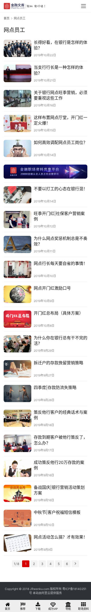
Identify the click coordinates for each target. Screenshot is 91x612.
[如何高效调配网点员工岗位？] (17, 148)
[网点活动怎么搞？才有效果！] (17, 543)
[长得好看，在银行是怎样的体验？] (17, 48)
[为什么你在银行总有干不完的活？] (17, 343)
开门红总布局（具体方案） (58, 313)
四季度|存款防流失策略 (55, 387)
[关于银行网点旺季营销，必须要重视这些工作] (17, 98)
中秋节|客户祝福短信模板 (57, 512)
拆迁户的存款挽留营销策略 (58, 362)
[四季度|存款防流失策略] (17, 393)
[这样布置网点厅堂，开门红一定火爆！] (17, 123)
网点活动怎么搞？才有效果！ (60, 537)
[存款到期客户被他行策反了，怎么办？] (17, 443)
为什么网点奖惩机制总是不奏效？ (60, 241)
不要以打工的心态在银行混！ (60, 188)
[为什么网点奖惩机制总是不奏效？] (17, 244)
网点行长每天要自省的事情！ (60, 263)
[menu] (83, 6)
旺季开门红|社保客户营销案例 (59, 216)
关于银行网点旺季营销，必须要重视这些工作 (60, 95)
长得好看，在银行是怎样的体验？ (60, 45)
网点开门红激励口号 (52, 288)
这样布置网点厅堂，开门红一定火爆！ (60, 120)
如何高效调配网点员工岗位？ (60, 142)
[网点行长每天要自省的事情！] (17, 269)
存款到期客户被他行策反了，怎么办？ (60, 440)
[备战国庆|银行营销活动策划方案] (17, 493)
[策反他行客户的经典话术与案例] (17, 418)
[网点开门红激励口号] (17, 294)
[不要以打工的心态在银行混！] (17, 194)
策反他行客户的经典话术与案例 (60, 415)
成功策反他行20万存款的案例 (59, 465)
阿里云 (45, 593)
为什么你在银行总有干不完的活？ (60, 340)
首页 (6, 18)
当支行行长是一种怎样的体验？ (58, 70)
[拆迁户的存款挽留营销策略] (17, 368)
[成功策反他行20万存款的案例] (17, 468)
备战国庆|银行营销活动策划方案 (59, 490)
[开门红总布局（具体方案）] (17, 319)
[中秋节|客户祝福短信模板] (17, 518)
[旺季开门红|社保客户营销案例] (17, 219)
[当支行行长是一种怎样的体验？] (17, 73)
